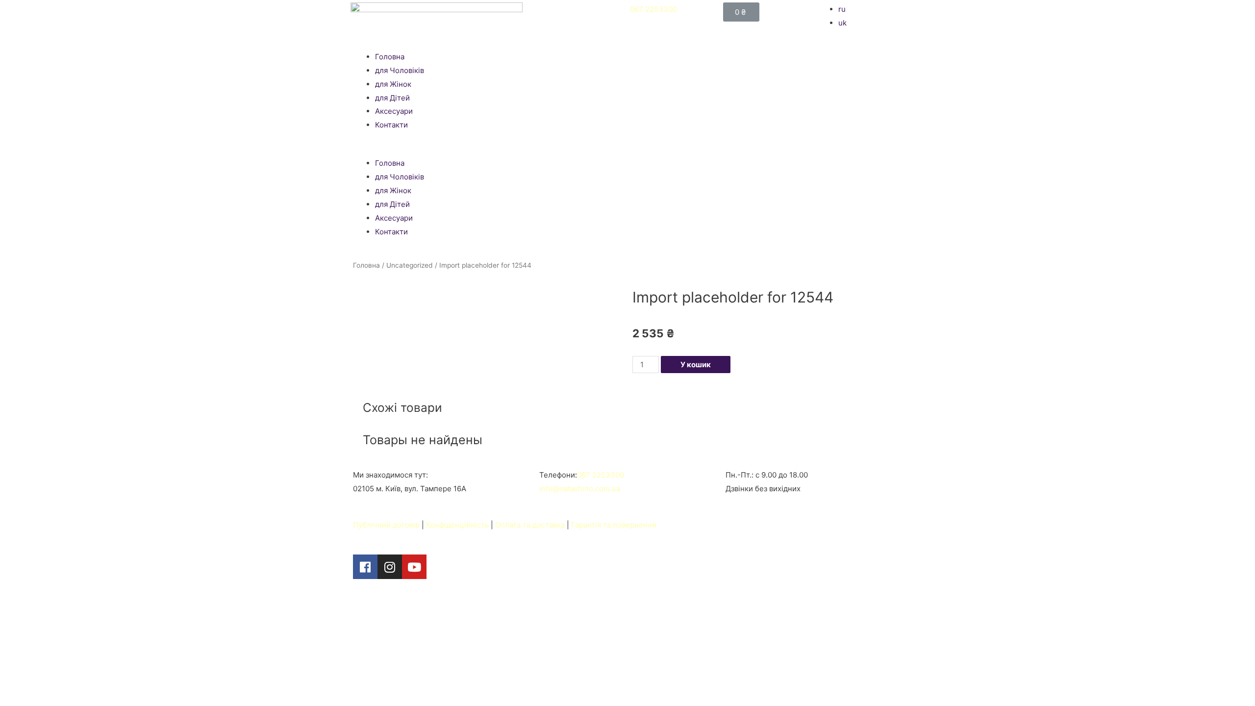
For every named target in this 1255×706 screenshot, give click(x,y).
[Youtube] (414, 567)
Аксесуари (394, 111)
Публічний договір (386, 525)
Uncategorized (409, 265)
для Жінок (393, 84)
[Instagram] (389, 567)
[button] (627, 150)
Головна (389, 56)
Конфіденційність (457, 525)
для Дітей (392, 97)
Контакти (391, 124)
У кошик (695, 364)
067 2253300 (653, 9)
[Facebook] (365, 567)
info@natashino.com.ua (579, 488)
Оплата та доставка (530, 525)
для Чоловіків (399, 70)
